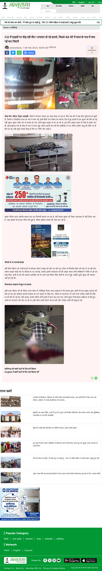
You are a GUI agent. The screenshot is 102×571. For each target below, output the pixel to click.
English (81, 2)
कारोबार (94, 18)
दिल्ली (3, 18)
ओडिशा (68, 18)
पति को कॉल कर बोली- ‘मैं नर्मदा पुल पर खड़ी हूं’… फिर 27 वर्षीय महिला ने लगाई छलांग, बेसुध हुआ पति (66, 458)
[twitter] (50, 560)
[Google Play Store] (72, 560)
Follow (31, 53)
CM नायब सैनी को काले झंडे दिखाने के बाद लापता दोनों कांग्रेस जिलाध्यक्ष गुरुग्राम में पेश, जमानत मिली (66, 473)
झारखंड (32, 18)
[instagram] (54, 560)
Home (6, 27)
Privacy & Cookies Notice (54, 568)
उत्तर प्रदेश (10, 18)
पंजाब (54, 18)
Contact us (9, 568)
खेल (93, 6)
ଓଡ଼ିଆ (99, 2)
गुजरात (82, 18)
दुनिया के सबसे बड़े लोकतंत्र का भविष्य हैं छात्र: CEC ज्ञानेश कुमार (55, 428)
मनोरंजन (71, 6)
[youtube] (59, 560)
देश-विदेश (59, 6)
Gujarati (28, 550)
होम (48, 6)
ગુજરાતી (91, 2)
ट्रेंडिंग (82, 6)
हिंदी (74, 2)
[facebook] (45, 560)
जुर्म (88, 18)
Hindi (6, 550)
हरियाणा (61, 18)
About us (20, 568)
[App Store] (89, 560)
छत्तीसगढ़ (47, 18)
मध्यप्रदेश (39, 18)
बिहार (25, 18)
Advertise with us (33, 568)
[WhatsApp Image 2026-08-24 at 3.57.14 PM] (51, 257)
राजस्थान (75, 18)
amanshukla (16, 47)
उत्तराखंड (19, 18)
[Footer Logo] (15, 560)
